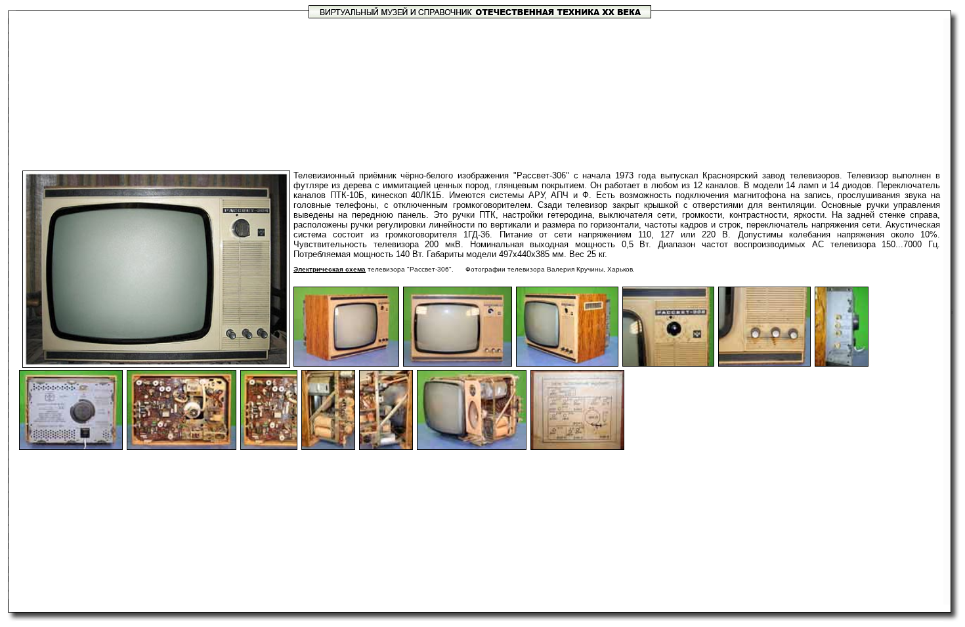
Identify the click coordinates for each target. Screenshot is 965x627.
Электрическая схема (329, 269)
